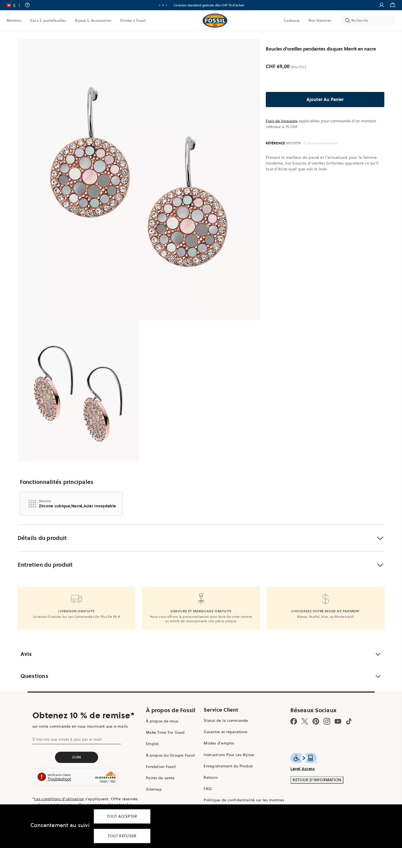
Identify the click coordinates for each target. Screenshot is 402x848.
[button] (15, 5)
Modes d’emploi (219, 743)
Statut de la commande (226, 720)
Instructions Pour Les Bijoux (229, 754)
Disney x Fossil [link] (133, 20)
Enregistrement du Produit (228, 766)
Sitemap (154, 789)
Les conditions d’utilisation (59, 799)
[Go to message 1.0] (159, 5)
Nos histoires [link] (319, 20)
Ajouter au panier (325, 99)
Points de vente (160, 778)
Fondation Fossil (161, 766)
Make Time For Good (165, 732)
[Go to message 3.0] (166, 5)
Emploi (152, 743)
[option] (139, 179)
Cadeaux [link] (291, 20)
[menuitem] (14, 20)
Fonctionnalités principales (57, 482)
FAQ (208, 788)
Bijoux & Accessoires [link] (93, 20)
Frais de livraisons (282, 121)
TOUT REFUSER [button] (122, 836)
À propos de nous (162, 721)
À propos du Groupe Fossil (170, 755)
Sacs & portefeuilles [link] (48, 20)
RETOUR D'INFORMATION (317, 780)
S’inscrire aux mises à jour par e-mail (67, 739)
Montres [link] (14, 20)
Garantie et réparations (225, 732)
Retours (211, 777)
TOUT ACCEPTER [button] (122, 816)
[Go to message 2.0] (163, 5)
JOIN (76, 757)
